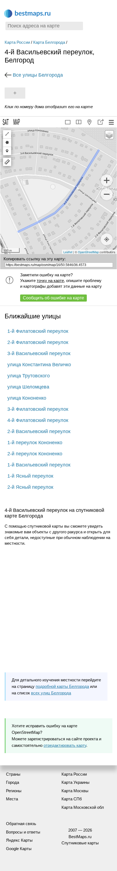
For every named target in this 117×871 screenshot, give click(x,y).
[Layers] (109, 135)
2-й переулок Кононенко (34, 453)
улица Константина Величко (39, 364)
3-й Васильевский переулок (38, 353)
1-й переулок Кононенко (34, 442)
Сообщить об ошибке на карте (53, 298)
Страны (13, 774)
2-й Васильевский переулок (38, 431)
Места (12, 799)
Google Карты (19, 848)
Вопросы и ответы (23, 832)
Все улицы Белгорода (38, 75)
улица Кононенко (26, 398)
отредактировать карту (65, 745)
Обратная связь (21, 823)
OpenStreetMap (88, 252)
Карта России (17, 42)
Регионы (13, 790)
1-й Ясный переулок (30, 476)
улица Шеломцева (28, 387)
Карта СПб (71, 799)
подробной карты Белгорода (62, 686)
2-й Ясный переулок (30, 487)
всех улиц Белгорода (51, 693)
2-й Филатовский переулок (37, 342)
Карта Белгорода (49, 42)
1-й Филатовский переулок (37, 331)
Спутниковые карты (80, 843)
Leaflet (67, 252)
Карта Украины (75, 782)
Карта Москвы (74, 790)
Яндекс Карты (19, 840)
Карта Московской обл (82, 807)
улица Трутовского (28, 375)
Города (12, 782)
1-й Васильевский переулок (38, 465)
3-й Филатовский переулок (37, 409)
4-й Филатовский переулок (37, 420)
